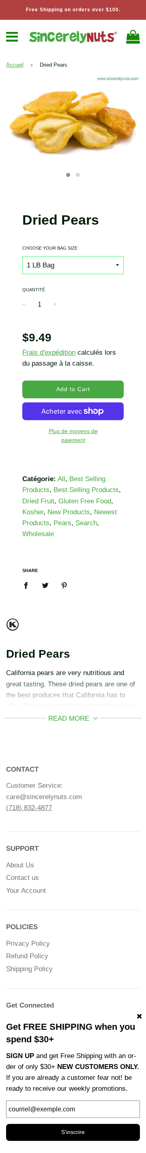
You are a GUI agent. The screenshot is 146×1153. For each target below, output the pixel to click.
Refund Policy (27, 956)
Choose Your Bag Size (49, 248)
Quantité (33, 289)
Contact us (22, 878)
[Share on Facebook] (28, 585)
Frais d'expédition (48, 352)
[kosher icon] (12, 628)
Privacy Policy (28, 943)
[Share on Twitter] (45, 585)
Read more (69, 718)
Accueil (15, 65)
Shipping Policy (29, 969)
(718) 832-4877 (29, 808)
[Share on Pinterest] (64, 585)
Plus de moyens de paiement (73, 435)
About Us (20, 865)
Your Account (26, 890)
